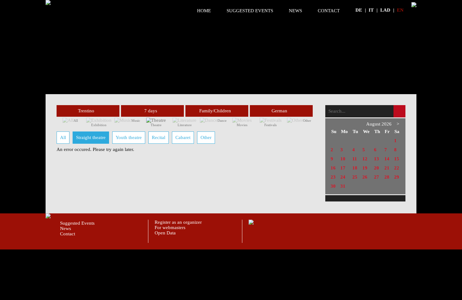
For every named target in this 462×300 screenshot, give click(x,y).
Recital (158, 137)
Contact (329, 10)
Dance (222, 120)
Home (204, 10)
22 (396, 167)
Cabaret (182, 137)
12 (364, 158)
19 (364, 167)
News (295, 10)
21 (386, 167)
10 (342, 158)
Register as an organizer (178, 222)
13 (376, 158)
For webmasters (170, 227)
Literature (185, 125)
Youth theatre (129, 137)
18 (354, 167)
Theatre (156, 125)
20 (376, 167)
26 (364, 176)
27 (376, 176)
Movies (242, 125)
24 (342, 176)
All (76, 120)
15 (396, 158)
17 (342, 167)
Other (307, 120)
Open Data (165, 232)
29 (396, 176)
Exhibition (99, 125)
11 (354, 158)
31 (342, 186)
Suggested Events (250, 10)
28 (386, 176)
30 (333, 186)
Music (135, 120)
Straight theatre (91, 137)
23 (333, 176)
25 (354, 176)
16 (333, 167)
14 (386, 158)
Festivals (270, 125)
